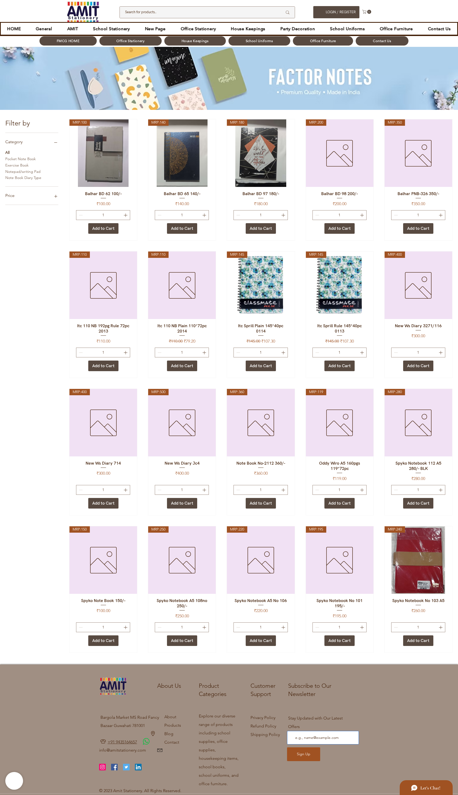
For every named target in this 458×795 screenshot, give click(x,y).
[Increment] (126, 215)
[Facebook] (114, 767)
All (7, 152)
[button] (367, 12)
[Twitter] (126, 767)
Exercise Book (17, 165)
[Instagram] (102, 767)
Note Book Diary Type (23, 177)
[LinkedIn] (138, 767)
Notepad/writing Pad (23, 171)
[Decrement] (80, 215)
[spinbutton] (103, 215)
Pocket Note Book (20, 158)
